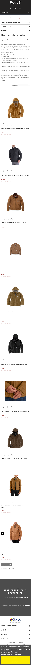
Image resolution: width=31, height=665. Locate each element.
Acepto (15, 658)
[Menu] (10, 8)
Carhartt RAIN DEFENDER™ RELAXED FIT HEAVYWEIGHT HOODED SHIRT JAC (15, 553)
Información (6, 27)
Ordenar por (14, 85)
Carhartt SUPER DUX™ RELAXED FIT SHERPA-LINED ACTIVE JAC (14, 364)
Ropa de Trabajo (12, 642)
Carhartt (8, 18)
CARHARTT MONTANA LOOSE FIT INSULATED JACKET (12, 317)
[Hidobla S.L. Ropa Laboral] (15, 2)
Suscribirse (26, 605)
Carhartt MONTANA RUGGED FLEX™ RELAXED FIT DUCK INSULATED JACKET (15, 411)
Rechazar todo (15, 662)
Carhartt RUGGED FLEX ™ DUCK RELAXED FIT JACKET (12, 505)
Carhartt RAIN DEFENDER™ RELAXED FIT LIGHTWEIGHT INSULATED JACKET (15, 175)
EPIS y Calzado (20, 642)
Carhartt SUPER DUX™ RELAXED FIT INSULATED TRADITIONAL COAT (15, 458)
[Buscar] (15, 8)
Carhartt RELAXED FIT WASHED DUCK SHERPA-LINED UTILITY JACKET (15, 128)
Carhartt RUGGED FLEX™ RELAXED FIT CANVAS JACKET (12, 269)
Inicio (3, 18)
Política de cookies (5, 654)
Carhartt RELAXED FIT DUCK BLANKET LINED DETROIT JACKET (13, 222)
